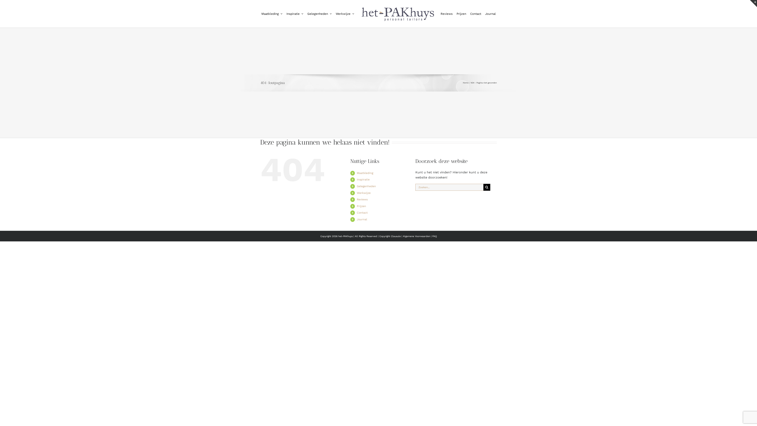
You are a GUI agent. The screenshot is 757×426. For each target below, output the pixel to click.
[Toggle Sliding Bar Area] (753, 3)
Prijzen (361, 222)
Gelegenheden (366, 202)
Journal (362, 235)
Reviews (362, 216)
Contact (362, 229)
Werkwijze (364, 209)
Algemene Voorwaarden (417, 252)
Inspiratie (363, 196)
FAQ (434, 252)
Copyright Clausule (390, 252)
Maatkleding (365, 189)
